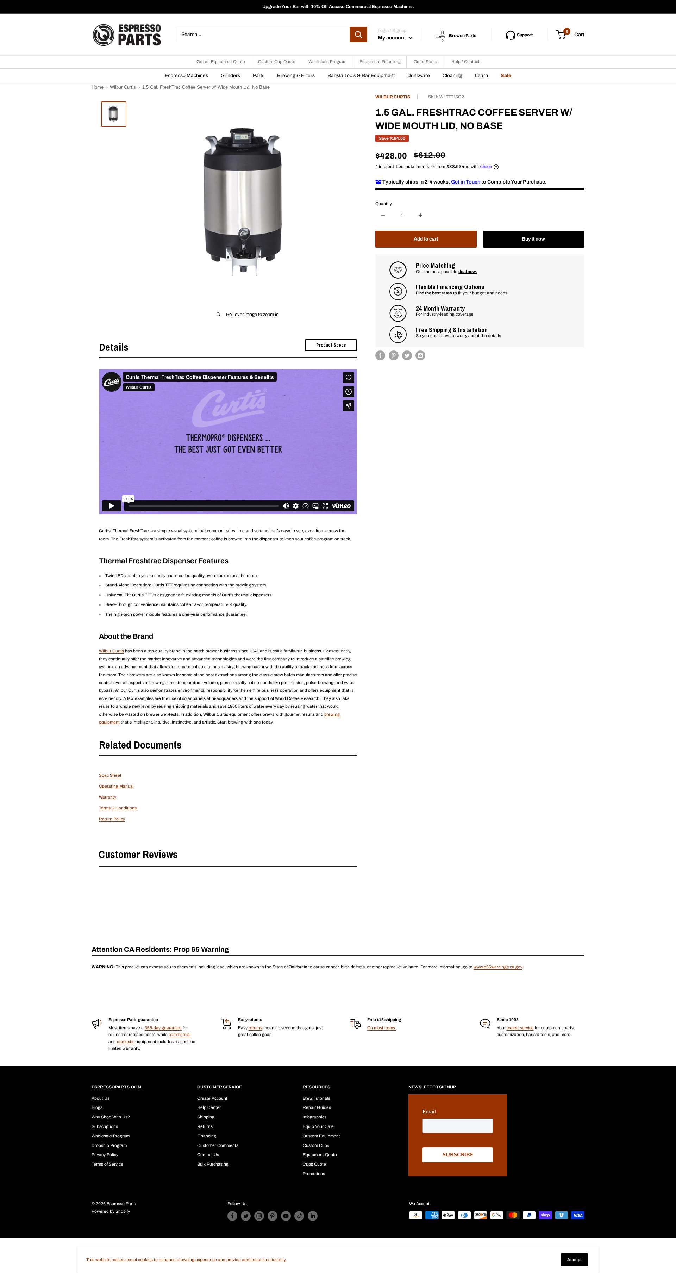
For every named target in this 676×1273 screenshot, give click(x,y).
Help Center (209, 1107)
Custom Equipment (321, 1136)
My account (392, 38)
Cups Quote (314, 1164)
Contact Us (208, 1154)
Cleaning (452, 75)
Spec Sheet (110, 775)
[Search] (358, 34)
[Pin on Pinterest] (394, 355)
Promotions (314, 1173)
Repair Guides (317, 1107)
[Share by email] (420, 355)
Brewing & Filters (296, 75)
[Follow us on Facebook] (232, 1216)
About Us (100, 1098)
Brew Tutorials (316, 1098)
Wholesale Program (327, 61)
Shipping (205, 1116)
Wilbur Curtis (123, 87)
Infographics (314, 1116)
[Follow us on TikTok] (299, 1216)
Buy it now (533, 239)
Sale (506, 75)
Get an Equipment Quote (220, 61)
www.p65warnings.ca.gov (498, 966)
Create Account (212, 1098)
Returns (205, 1126)
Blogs (97, 1107)
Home (98, 87)
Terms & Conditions (118, 808)
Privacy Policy (105, 1154)
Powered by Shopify (111, 1211)
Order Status (426, 61)
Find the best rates (434, 292)
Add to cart (426, 239)
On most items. (381, 1027)
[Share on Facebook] (380, 355)
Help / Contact (465, 61)
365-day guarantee (163, 1027)
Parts (258, 75)
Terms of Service (107, 1164)
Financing (206, 1136)
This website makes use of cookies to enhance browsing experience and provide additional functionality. (186, 1259)
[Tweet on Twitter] (407, 355)
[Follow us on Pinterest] (272, 1216)
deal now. (467, 271)
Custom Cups (316, 1145)
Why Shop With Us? (111, 1116)
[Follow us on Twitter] (246, 1216)
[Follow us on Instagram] (259, 1216)
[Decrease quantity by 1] (383, 215)
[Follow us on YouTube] (286, 1216)
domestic (125, 1041)
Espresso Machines (186, 75)
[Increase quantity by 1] (420, 215)
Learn (481, 75)
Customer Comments (217, 1145)
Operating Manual (116, 786)
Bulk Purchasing (213, 1164)
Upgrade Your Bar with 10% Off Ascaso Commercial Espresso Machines (338, 6)
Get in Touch (465, 181)
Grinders (230, 75)
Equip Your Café (318, 1126)
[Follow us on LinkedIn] (313, 1216)
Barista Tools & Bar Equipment (361, 75)
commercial (180, 1034)
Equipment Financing (380, 61)
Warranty (107, 797)
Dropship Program (109, 1145)
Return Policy (112, 818)
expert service (520, 1027)
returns (255, 1027)
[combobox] (263, 34)
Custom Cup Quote (276, 61)
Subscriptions (105, 1126)
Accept (574, 1259)
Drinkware (418, 75)
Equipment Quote (320, 1154)
